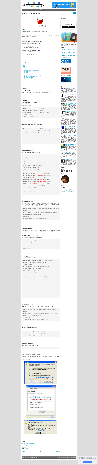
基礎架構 (40, 10)
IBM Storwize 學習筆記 (69, 159)
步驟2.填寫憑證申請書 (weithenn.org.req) (30, 76)
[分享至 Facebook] (24, 447)
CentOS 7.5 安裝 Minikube (69, 152)
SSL (22, 31)
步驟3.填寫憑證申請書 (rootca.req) (29, 71)
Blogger (36, 457)
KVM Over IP (45, 231)
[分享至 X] (23, 447)
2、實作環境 (24, 65)
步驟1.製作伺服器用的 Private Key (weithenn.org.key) (32, 75)
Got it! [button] (87, 462)
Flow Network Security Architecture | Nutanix (68, 55)
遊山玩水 (66, 10)
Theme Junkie (62, 457)
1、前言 (23, 64)
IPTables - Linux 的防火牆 (69, 118)
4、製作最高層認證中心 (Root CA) (27, 67)
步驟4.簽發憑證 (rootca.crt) (28, 72)
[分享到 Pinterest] (25, 447)
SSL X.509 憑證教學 (25, 445)
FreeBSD (26, 448)
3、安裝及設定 (24, 66)
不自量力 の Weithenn (29, 457)
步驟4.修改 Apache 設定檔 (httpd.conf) (30, 78)
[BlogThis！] (22, 447)
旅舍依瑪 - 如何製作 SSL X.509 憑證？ (28, 443)
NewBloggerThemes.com (73, 457)
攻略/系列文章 (34, 10)
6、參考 (23, 81)
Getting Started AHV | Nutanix (70, 111)
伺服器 (55, 10)
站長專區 (27, 10)
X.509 (27, 31)
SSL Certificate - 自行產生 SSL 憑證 (31, 13)
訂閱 (68, 26)
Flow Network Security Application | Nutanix (68, 49)
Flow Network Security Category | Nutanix (67, 53)
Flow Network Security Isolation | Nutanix (67, 50)
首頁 (24, 9)
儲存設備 (60, 10)
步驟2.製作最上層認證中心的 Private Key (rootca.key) (32, 70)
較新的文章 (23, 451)
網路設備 (51, 10)
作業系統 (45, 10)
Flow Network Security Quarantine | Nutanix (68, 52)
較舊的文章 (58, 451)
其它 (70, 10)
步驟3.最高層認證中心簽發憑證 (28, 77)
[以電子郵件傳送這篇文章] (22, 447)
